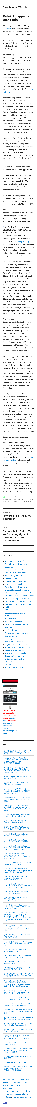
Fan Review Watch (15, 7)
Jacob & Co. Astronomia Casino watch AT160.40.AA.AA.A (16, 835)
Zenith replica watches (14, 668)
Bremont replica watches (15, 576)
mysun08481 (10, 497)
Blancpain (7, 29)
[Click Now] (10, 696)
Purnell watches (11, 636)
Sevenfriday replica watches (16, 650)
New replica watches (13, 622)
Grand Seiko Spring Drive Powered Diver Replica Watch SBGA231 (18, 815)
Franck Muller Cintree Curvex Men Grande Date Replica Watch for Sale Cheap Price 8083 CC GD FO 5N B (18, 807)
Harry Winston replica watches (18, 604)
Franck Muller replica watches (18, 590)
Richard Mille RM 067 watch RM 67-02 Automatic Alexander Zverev (18, 1018)
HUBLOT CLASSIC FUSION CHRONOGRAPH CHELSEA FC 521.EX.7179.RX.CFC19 (16, 828)
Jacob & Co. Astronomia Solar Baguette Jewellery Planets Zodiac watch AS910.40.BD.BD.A (18, 870)
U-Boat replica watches (14, 659)
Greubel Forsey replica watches (18, 601)
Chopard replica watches (15, 581)
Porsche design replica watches (18, 633)
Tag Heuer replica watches (16, 653)
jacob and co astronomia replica (7, 725)
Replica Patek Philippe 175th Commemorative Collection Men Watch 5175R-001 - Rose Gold (17, 992)
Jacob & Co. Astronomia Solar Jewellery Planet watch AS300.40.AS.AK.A (15, 878)
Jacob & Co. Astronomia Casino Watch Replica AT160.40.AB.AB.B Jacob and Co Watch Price (17, 847)
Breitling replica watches (15, 573)
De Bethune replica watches (16, 587)
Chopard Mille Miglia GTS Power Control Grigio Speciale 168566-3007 (17, 799)
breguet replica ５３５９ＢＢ (12, 499)
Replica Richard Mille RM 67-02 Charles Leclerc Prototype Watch (17, 999)
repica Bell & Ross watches (16, 642)
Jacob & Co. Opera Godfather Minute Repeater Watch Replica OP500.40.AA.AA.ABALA (17, 906)
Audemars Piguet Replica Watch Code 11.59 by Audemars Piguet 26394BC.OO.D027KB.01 (17, 752)
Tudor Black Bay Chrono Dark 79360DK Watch (16, 1044)
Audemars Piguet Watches (15, 561)
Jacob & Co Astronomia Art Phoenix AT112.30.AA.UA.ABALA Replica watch (18, 943)
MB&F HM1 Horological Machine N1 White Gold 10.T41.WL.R (18, 956)
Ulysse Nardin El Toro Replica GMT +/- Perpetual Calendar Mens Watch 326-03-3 (18, 1050)
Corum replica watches (14, 584)
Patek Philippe (11, 630)
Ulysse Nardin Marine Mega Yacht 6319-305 (17, 1057)
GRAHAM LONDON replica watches (19, 596)
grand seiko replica (11, 1085)
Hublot (7, 607)
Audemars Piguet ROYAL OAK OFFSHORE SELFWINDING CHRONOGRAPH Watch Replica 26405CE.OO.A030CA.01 (17, 769)
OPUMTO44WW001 (14, 501)
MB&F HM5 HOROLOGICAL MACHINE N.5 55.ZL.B (15, 962)
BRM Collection (11, 578)
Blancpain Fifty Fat (24, 241)
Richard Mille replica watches (17, 647)
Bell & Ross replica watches (16, 564)
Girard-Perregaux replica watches (19, 593)
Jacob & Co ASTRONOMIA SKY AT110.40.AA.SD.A (16, 950)
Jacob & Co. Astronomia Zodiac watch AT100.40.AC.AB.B (16, 892)
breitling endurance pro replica (16, 1080)
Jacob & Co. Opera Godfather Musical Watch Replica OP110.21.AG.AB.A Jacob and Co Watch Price (16, 927)
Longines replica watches (15, 613)
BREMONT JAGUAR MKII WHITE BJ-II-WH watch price (17, 783)
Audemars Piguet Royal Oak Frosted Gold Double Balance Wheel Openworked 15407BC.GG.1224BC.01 (16, 760)
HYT (7, 610)
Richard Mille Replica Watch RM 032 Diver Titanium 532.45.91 (17, 1004)
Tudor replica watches (14, 656)
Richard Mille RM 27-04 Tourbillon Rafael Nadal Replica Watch (18, 1024)
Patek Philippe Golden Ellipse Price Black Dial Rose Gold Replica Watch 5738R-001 (18, 975)
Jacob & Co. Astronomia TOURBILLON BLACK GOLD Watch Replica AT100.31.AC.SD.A (18, 885)
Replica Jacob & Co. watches (16, 645)
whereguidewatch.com (12, 1100)
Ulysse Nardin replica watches (17, 662)
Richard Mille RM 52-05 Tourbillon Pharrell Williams (18, 1030)
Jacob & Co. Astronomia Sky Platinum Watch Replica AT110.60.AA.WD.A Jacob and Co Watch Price (17, 856)
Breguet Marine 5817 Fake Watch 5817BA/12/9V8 (17, 777)
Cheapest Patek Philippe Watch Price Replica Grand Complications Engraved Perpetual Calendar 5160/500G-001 (18, 790)
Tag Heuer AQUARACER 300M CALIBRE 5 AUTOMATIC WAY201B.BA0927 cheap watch (16, 1037)
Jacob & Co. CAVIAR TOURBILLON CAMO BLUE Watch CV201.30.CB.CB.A (17, 899)
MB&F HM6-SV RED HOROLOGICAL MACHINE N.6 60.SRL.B (18, 968)
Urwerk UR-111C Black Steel (15, 1062)
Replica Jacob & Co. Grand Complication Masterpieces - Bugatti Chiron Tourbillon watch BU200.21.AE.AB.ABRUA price (17, 983)
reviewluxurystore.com (21, 1097)
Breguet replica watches (15, 570)
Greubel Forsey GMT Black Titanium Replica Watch (15, 821)
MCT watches (10, 619)
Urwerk (8, 665)
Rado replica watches (14, 639)
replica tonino (26, 501)
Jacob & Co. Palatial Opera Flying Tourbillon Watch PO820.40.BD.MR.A (17, 936)
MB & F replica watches (14, 616)
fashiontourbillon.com (12, 1088)
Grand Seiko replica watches (17, 599)
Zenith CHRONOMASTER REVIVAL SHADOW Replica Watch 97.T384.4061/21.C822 (18, 1068)
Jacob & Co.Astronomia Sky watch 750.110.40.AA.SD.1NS (17, 863)
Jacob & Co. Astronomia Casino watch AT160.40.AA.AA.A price (16, 841)
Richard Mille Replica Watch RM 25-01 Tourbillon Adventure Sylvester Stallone (18, 1011)
